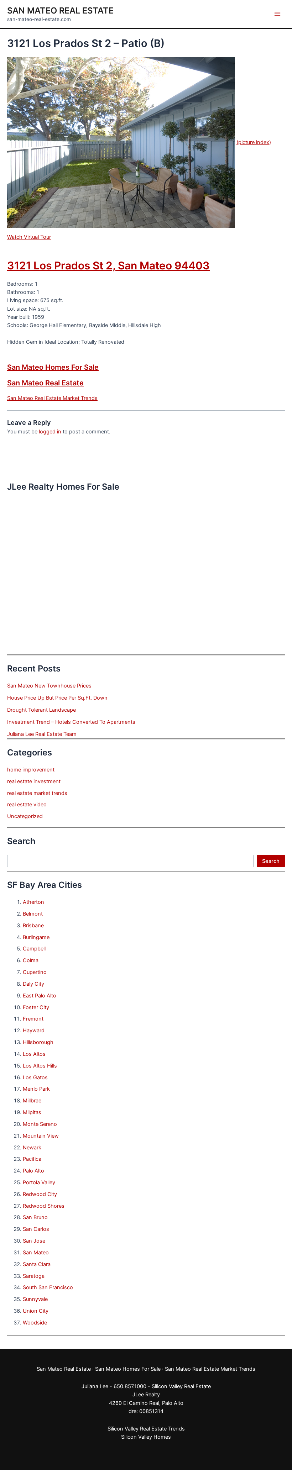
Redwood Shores (43, 1206)
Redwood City (40, 1194)
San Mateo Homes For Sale (53, 367)
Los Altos (34, 1054)
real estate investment (34, 781)
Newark (32, 1147)
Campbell (34, 948)
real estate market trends (37, 793)
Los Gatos (35, 1077)
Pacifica (32, 1159)
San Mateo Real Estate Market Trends (52, 398)
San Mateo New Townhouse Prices (49, 686)
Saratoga (34, 1276)
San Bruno (35, 1217)
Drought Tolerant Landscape (41, 710)
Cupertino (35, 972)
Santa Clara (37, 1264)
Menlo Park (36, 1089)
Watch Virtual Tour (29, 237)
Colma (30, 960)
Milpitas (32, 1112)
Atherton (33, 902)
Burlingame (36, 937)
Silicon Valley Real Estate (181, 1386)
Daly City (33, 984)
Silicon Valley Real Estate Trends (146, 1429)
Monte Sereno (40, 1124)
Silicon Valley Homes (146, 1437)
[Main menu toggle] (277, 13)
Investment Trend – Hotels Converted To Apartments (71, 722)
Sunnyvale (35, 1299)
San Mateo (36, 1252)
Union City (35, 1311)
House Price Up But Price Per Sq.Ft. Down (57, 698)
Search (271, 861)
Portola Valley (39, 1182)
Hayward (34, 1030)
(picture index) (253, 142)
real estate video (27, 804)
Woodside (35, 1322)
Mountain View (41, 1136)
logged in (50, 431)
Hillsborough (38, 1042)
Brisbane (33, 925)
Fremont (33, 1019)
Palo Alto (33, 1171)
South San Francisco (48, 1287)
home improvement (30, 769)
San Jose (34, 1241)
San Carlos (36, 1229)
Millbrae (32, 1100)
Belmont (33, 914)
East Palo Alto (39, 995)
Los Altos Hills (40, 1066)
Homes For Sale (141, 1369)
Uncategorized (25, 816)
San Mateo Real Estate (60, 10)
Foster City (36, 1007)
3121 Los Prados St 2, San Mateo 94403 (108, 265)
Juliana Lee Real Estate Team (42, 734)
